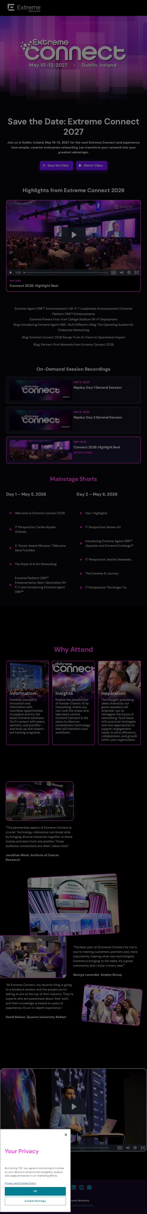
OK (35, 1191)
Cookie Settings (35, 1201)
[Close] (66, 1135)
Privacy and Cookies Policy (20, 1183)
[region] (35, 1170)
